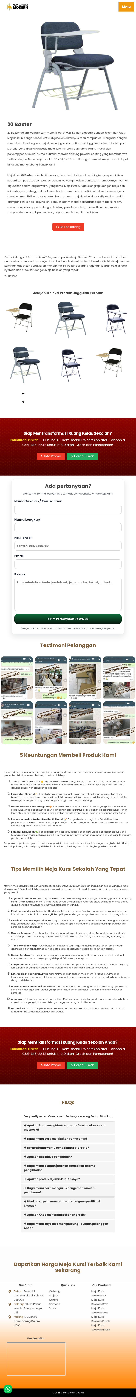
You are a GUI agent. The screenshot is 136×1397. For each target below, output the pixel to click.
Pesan (19, 574)
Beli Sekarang (69, 227)
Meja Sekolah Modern (72, 1392)
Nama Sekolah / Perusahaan (38, 501)
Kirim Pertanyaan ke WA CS (68, 619)
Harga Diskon (83, 456)
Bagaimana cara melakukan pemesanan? (57, 1139)
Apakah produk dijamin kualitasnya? (53, 1179)
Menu (126, 6)
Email (19, 556)
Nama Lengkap (27, 519)
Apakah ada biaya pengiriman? (49, 1157)
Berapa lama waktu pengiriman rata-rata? (58, 1148)
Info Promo (52, 456)
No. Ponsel (23, 537)
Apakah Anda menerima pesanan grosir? (56, 1215)
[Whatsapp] (8, 1389)
